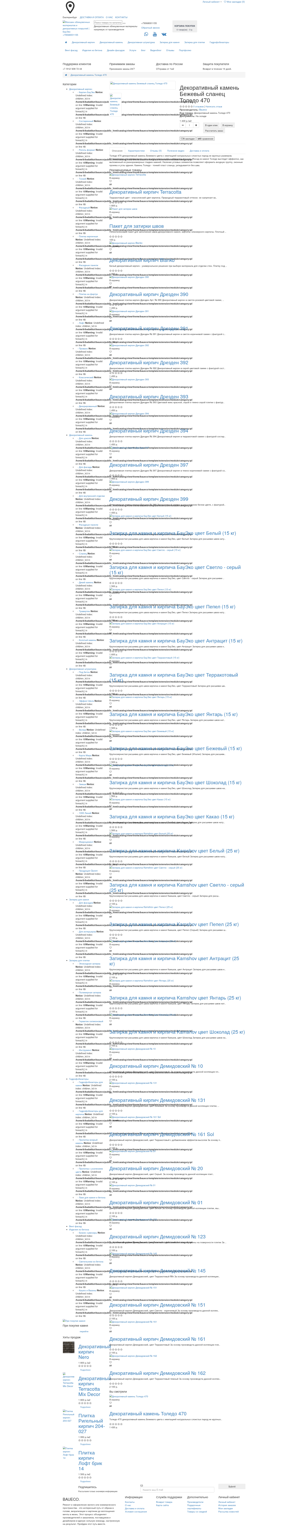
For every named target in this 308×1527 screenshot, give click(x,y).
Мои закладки (225, 1508)
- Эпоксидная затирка (88, 963)
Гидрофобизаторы (219, 42)
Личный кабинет (226, 1501)
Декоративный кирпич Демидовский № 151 (157, 1304)
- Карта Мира (83, 755)
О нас (128, 1505)
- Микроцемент (84, 841)
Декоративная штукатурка (141, 42)
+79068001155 (70, 34)
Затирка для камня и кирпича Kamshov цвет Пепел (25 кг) (174, 924)
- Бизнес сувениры (86, 1232)
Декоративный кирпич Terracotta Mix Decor (94, 1386)
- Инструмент (84, 1050)
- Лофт (80, 322)
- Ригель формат (85, 149)
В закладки (189, 138)
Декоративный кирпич (83, 42)
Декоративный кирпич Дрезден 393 (148, 396)
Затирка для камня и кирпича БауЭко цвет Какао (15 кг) (171, 816)
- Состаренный (84, 121)
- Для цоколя (84, 438)
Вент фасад (71, 50)
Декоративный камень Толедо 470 (89, 74)
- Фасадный (83, 207)
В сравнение (206, 138)
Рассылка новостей (228, 1511)
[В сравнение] (177, 184)
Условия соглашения (136, 1511)
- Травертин (83, 611)
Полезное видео (175, 150)
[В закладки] (177, 181)
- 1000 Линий (83, 813)
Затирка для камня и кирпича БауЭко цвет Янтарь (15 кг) (173, 714)
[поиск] (124, 23)
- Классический (84, 377)
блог (143, 50)
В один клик (211, 125)
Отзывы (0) (156, 150)
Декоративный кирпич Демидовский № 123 (157, 1236)
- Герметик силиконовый (89, 1021)
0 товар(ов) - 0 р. (185, 27)
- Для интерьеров (86, 931)
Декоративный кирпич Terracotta (145, 191)
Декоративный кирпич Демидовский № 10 (156, 1065)
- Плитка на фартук (87, 294)
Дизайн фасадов (115, 50)
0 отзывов (198, 106)
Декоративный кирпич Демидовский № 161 (157, 1338)
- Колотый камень (86, 640)
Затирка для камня (170, 42)
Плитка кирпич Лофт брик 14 (90, 1460)
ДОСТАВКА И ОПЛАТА (92, 17)
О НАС (109, 17)
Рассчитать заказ (214, 130)
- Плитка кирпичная (87, 236)
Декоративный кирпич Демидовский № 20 (156, 1168)
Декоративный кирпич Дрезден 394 (148, 430)
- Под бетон (83, 672)
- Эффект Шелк (85, 700)
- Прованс (82, 348)
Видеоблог (155, 50)
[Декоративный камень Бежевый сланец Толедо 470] (143, 85)
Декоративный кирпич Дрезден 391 (148, 328)
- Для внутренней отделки (90, 495)
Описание (117, 150)
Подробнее (85, 1369)
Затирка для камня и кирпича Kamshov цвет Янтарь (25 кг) (175, 997)
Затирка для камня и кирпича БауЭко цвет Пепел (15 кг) (172, 606)
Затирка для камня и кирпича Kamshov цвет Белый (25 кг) (174, 850)
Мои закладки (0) (235, 1)
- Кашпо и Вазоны (86, 1290)
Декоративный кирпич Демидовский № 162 (157, 1372)
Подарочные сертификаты (194, 1506)
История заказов (227, 1505)
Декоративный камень (111, 42)
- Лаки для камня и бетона (90, 1197)
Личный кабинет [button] (211, 1)
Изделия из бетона (92, 50)
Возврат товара (164, 1501)
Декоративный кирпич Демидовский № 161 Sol (161, 1134)
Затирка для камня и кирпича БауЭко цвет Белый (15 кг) (172, 532)
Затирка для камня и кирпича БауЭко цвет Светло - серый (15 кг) (175, 570)
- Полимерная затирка (88, 992)
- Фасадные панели (87, 265)
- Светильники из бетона (89, 1261)
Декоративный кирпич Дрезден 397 (148, 464)
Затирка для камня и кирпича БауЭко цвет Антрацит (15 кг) (176, 640)
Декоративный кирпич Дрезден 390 (148, 294)
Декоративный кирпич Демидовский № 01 (156, 1202)
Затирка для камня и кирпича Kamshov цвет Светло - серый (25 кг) (176, 887)
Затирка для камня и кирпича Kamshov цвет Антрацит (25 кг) (174, 961)
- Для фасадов (84, 902)
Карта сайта (162, 1505)
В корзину (227, 125)
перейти (84, 1331)
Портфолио (185, 50)
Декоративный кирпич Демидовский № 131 (157, 1099)
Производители (195, 1501)
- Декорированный (86, 406)
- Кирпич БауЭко (85, 92)
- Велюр (81, 729)
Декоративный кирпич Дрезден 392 (148, 362)
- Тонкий (81, 178)
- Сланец (81, 553)
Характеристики (136, 150)
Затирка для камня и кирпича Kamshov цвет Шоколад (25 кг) (177, 1031)
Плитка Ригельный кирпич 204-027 (91, 1423)
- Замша (81, 784)
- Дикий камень (84, 582)
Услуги (132, 50)
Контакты (130, 1501)
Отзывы (170, 50)
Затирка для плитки (194, 42)
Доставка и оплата (199, 150)
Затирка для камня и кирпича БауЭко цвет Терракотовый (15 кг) (173, 677)
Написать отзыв (213, 106)
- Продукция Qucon (87, 870)
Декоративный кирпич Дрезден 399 (148, 498)
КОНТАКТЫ (121, 17)
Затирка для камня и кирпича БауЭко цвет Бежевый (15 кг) (175, 748)
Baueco (203, 109)
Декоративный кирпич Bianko (142, 259)
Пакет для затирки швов (136, 225)
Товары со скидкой (197, 1511)
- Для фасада (84, 467)
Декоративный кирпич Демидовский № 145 (157, 1270)
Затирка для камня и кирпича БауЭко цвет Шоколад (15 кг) (175, 782)
